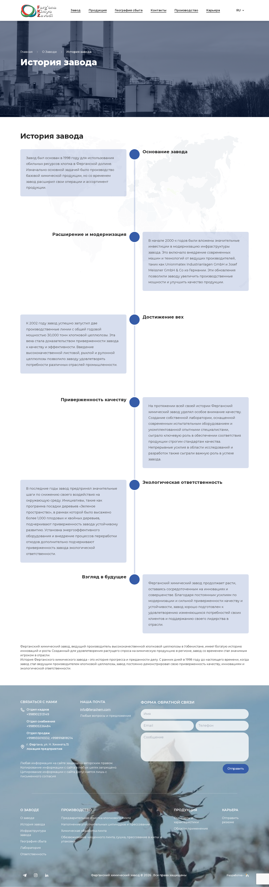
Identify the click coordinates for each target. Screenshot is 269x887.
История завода (32, 824)
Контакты (158, 10)
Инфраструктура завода (33, 833)
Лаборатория (30, 848)
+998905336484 (39, 726)
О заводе (27, 818)
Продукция (98, 10)
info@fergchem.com (95, 709)
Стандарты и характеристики (186, 820)
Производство (186, 10)
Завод (76, 10)
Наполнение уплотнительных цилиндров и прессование (105, 824)
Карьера (213, 10)
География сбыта (129, 10)
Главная (26, 52)
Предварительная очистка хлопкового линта (96, 818)
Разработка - (235, 875)
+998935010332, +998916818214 (50, 738)
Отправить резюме (230, 820)
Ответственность (33, 854)
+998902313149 (38, 714)
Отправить (235, 768)
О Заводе (49, 52)
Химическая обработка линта (84, 831)
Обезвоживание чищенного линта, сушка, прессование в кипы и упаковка (111, 839)
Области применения (191, 828)
